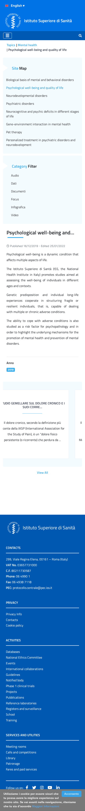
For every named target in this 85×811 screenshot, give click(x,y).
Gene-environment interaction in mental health (38, 124)
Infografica (18, 207)
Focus (15, 199)
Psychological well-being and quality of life (34, 87)
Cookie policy (14, 625)
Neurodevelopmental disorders (26, 95)
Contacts (12, 619)
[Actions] (6, 6)
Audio (15, 175)
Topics (11, 45)
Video (14, 215)
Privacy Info (14, 614)
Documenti (18, 191)
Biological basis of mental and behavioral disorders (40, 79)
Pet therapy (14, 132)
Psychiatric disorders (20, 103)
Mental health (27, 45)
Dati (14, 183)
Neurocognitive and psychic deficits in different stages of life (42, 114)
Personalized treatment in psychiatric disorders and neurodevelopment (40, 142)
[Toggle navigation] (7, 36)
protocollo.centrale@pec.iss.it (32, 587)
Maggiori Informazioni (45, 806)
